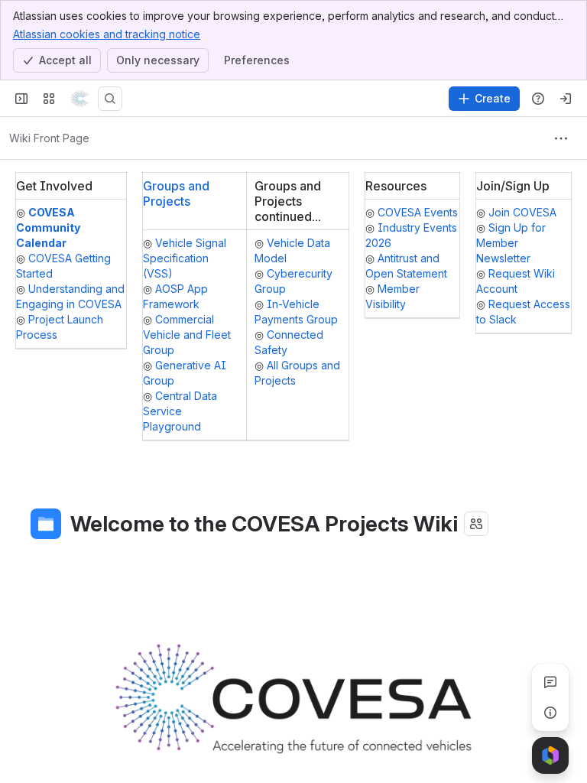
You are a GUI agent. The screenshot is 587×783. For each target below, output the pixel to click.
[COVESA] (79, 98)
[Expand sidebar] (21, 98)
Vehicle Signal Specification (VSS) (184, 258)
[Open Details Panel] (550, 712)
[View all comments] (550, 682)
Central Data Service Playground (180, 411)
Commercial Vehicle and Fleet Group (187, 334)
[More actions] (561, 138)
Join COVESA (522, 212)
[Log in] (565, 98)
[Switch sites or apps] (49, 98)
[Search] (110, 98)
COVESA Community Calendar (48, 227)
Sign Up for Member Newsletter (511, 243)
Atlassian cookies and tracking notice (106, 34)
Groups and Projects (176, 193)
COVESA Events (418, 212)
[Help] (538, 98)
